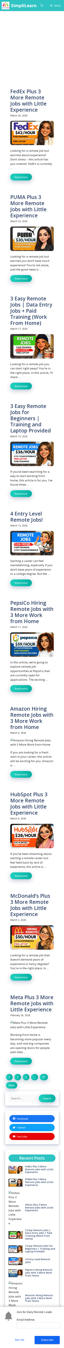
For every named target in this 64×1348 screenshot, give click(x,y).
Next (12, 1085)
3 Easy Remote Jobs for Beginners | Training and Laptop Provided (30, 418)
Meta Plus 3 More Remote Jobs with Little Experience (31, 1003)
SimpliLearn (24, 5)
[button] (42, 5)
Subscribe (47, 1339)
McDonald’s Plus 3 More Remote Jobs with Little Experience (30, 905)
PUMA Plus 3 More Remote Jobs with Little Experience (28, 206)
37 (43, 1077)
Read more (21, 177)
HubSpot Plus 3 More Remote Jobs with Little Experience (28, 803)
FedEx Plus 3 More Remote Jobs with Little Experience (28, 100)
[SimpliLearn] (5, 5)
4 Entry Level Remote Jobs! (26, 516)
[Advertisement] (32, 44)
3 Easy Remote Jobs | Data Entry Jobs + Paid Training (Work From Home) (31, 310)
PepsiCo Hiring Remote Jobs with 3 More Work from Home (31, 612)
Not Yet (19, 1339)
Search (47, 1098)
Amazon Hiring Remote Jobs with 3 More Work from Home (31, 717)
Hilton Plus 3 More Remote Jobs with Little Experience (39, 1207)
